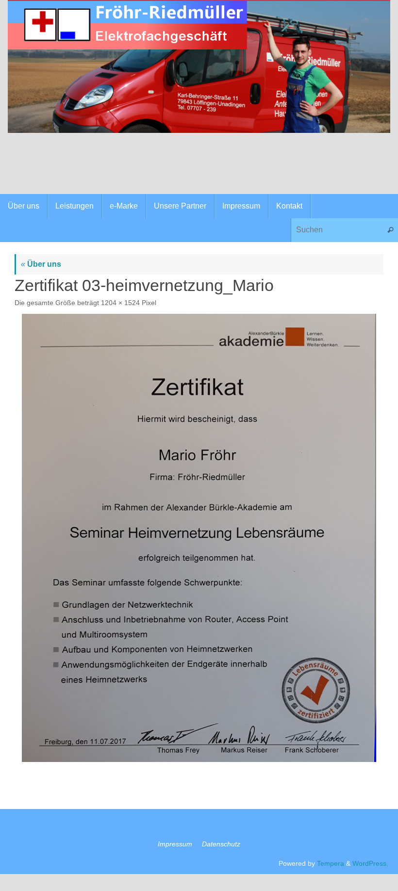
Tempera (330, 863)
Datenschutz (221, 844)
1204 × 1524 (120, 303)
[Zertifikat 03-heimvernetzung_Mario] (199, 538)
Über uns (41, 264)
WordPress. (370, 863)
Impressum (175, 844)
